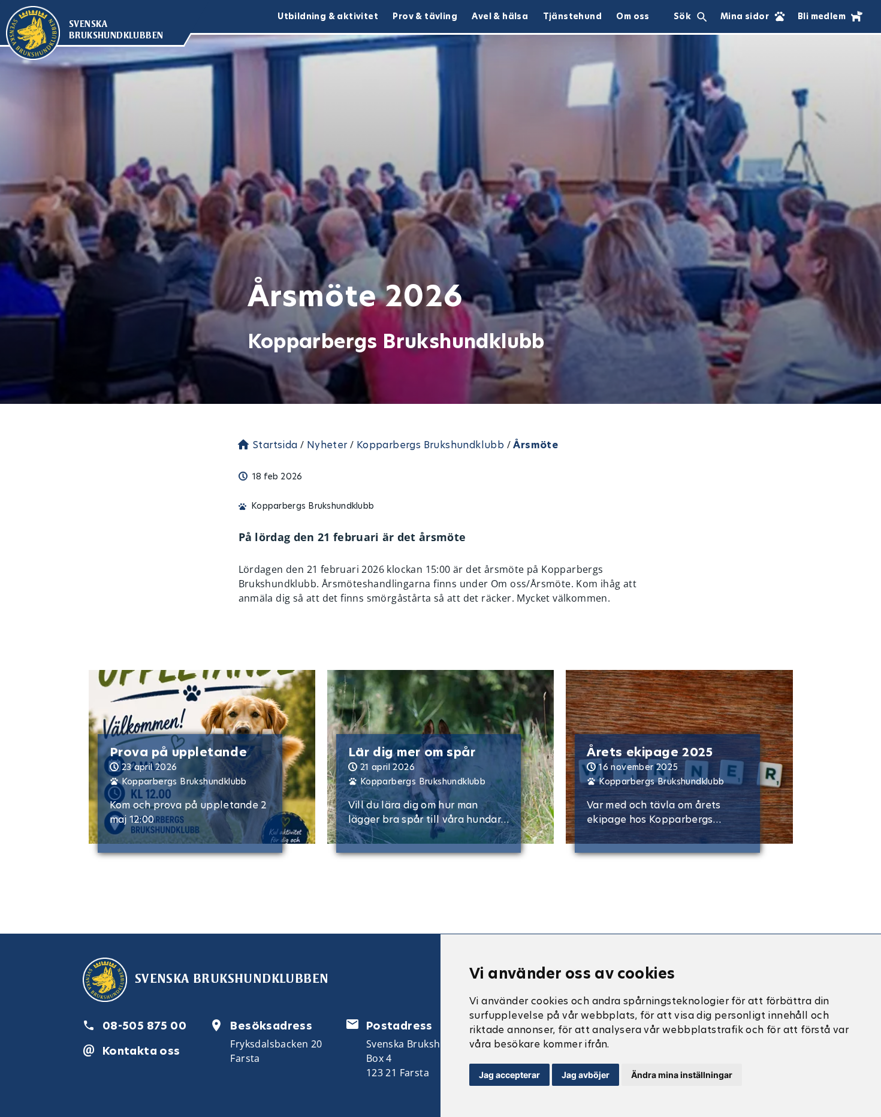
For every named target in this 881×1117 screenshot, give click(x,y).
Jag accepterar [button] (509, 1075)
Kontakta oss (141, 1050)
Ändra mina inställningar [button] (681, 1075)
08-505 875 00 (144, 1025)
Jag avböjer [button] (586, 1075)
